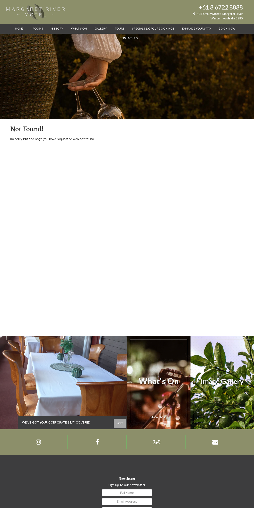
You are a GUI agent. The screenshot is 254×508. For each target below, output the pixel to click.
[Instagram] (38, 442)
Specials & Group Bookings (153, 28)
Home (19, 28)
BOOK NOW (227, 28)
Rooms (38, 28)
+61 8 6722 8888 (221, 7)
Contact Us (129, 38)
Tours (119, 28)
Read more (158, 416)
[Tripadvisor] (156, 442)
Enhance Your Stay (196, 28)
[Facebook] (97, 442)
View (222, 416)
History (57, 28)
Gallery (101, 28)
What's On (79, 28)
